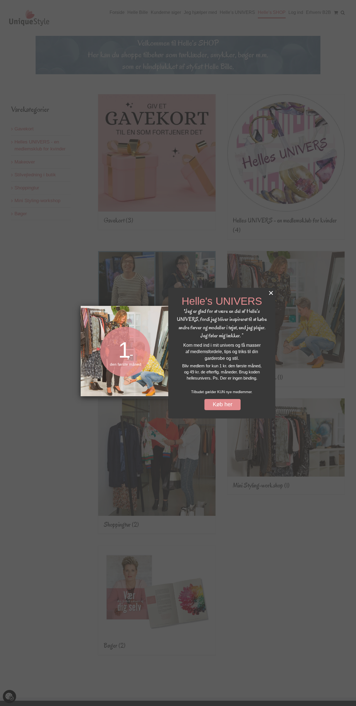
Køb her (223, 404)
